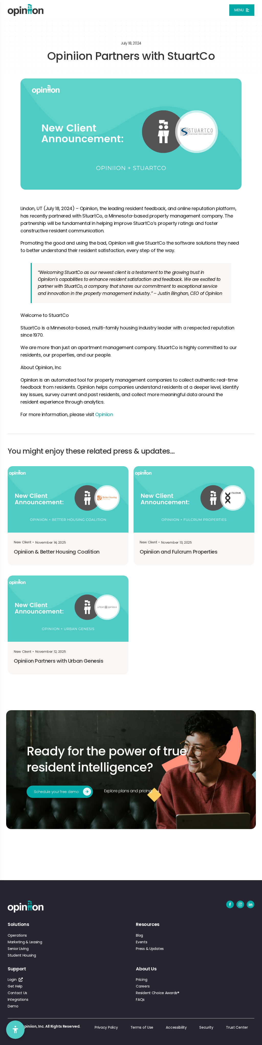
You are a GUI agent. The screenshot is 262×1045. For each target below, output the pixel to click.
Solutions (18, 924)
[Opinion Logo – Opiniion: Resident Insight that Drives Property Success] (25, 6)
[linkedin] (250, 904)
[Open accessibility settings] (15, 1029)
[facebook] (230, 904)
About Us (146, 969)
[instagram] (240, 904)
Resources (147, 924)
